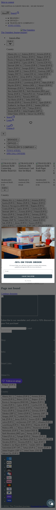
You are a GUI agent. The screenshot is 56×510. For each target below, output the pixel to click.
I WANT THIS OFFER (28, 276)
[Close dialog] (52, 229)
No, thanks (28, 280)
